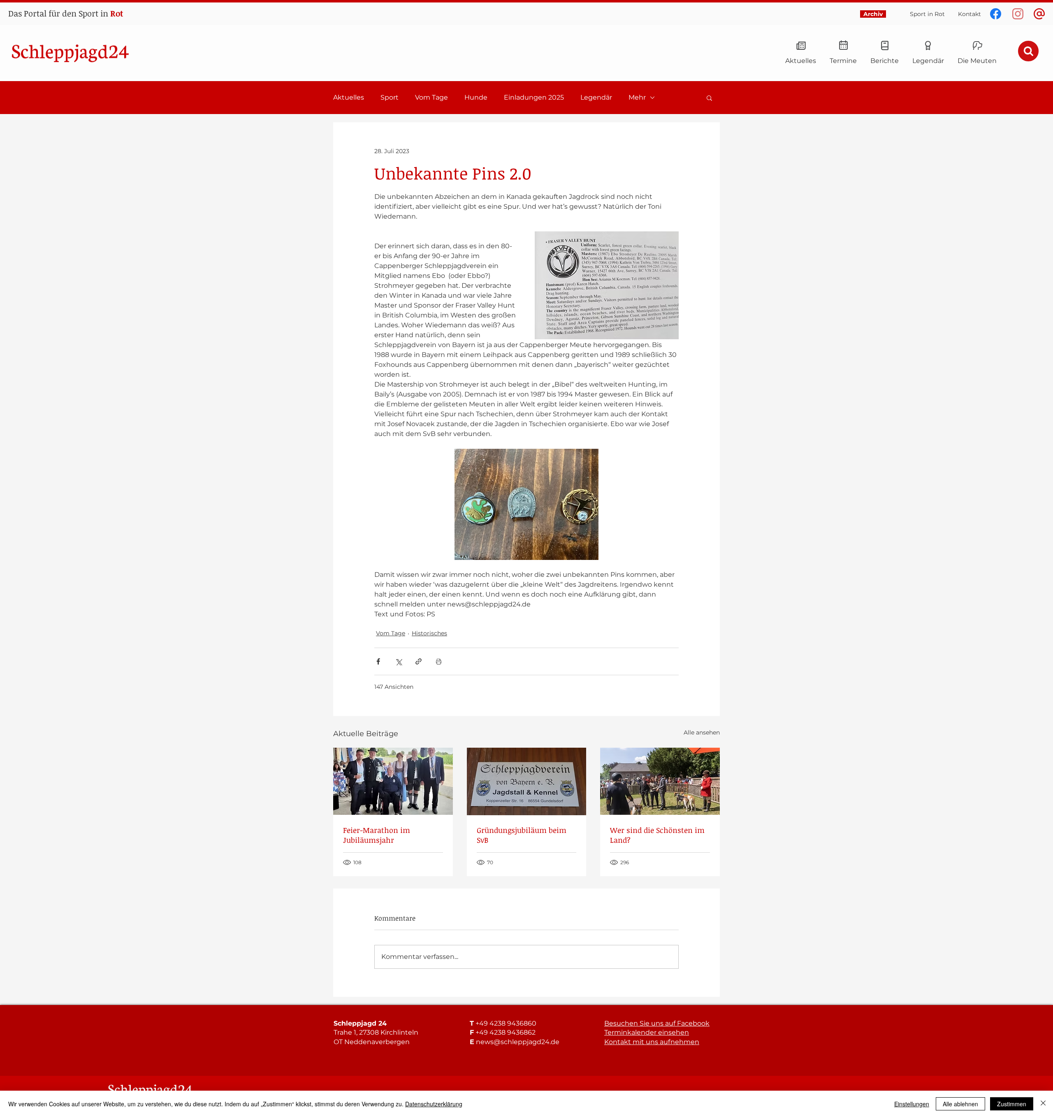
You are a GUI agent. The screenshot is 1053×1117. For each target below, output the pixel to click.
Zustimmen (1011, 1104)
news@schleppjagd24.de (517, 1042)
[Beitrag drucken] (439, 661)
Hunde (475, 97)
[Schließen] (1043, 1103)
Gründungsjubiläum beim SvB (521, 835)
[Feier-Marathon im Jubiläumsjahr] (393, 781)
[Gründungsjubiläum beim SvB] (527, 781)
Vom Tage (431, 97)
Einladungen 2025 (534, 97)
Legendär (596, 97)
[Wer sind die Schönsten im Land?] (660, 781)
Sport (389, 97)
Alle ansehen (702, 732)
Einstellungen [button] (911, 1104)
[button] (709, 97)
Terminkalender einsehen (646, 1032)
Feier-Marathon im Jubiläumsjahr (376, 835)
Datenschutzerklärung (433, 1104)
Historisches (429, 633)
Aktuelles (348, 97)
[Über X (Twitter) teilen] (398, 661)
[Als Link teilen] (418, 661)
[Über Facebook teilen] (378, 661)
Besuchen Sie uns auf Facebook (657, 1023)
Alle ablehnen (960, 1104)
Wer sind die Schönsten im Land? (657, 835)
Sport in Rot (927, 14)
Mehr (637, 97)
